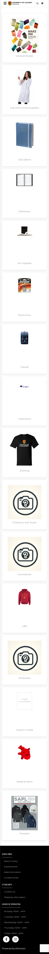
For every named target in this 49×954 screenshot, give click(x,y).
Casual (24, 366)
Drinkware (25, 678)
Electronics (24, 315)
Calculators (24, 159)
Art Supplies (25, 263)
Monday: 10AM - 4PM (14, 911)
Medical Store (25, 781)
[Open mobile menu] (5, 3)
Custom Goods (24, 729)
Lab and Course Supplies (24, 107)
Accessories (24, 574)
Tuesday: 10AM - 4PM (15, 917)
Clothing (24, 470)
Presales (24, 833)
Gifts (24, 626)
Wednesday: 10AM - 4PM (16, 922)
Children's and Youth (25, 522)
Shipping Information (14, 897)
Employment (10, 866)
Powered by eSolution (13, 948)
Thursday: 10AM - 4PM (15, 928)
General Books (24, 55)
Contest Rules (11, 877)
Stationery (24, 211)
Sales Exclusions (12, 872)
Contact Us (9, 891)
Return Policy (11, 861)
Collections (24, 418)
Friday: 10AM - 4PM (13, 933)
